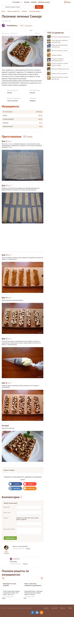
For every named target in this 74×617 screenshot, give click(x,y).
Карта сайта (54, 608)
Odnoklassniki (31, 488)
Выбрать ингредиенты (32, 7)
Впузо (3, 11)
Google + (30, 484)
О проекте (46, 608)
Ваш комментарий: (9, 529)
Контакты (62, 608)
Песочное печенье (34, 11)
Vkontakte (16, 488)
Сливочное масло (8, 126)
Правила (34, 2)
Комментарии (5, 33)
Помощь (70, 608)
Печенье (24, 11)
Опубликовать (10, 538)
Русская (32, 93)
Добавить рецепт (44, 2)
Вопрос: (6, 518)
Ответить (28, 548)
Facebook (16, 484)
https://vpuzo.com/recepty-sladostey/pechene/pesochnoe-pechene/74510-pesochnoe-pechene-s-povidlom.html (22, 80)
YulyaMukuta (16, 559)
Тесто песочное (7, 112)
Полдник (32, 101)
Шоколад (5, 123)
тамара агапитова (6, 552)
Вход (68, 2)
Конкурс (27, 2)
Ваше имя (6, 507)
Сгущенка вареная (8, 119)
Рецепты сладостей (13, 11)
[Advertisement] (22, 237)
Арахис (5, 115)
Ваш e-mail (7, 512)
